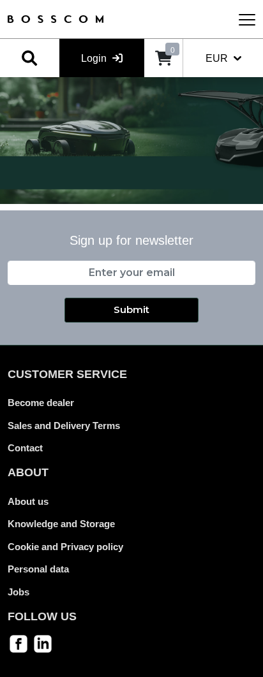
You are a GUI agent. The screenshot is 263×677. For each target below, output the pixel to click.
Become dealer (41, 402)
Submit (131, 309)
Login (95, 58)
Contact (25, 447)
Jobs (18, 591)
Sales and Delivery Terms (64, 425)
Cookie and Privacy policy (65, 546)
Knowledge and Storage (61, 523)
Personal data (38, 569)
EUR (218, 58)
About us (28, 501)
